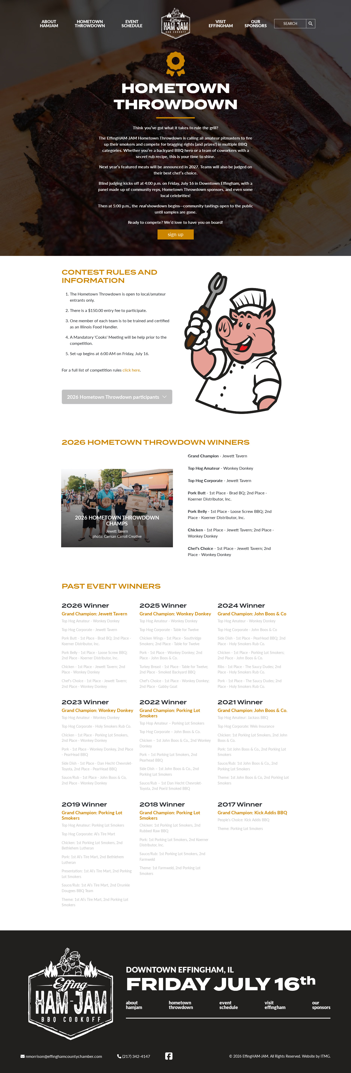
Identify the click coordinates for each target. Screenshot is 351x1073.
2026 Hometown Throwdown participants (113, 396)
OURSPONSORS (256, 23)
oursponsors (321, 1004)
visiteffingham (275, 1004)
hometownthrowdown (181, 1004)
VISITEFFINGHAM (221, 23)
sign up (175, 234)
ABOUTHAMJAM (49, 23)
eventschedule (228, 1004)
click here (131, 370)
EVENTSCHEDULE (132, 23)
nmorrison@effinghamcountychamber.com (63, 1056)
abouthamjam (134, 1004)
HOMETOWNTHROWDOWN (90, 23)
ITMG (325, 1056)
